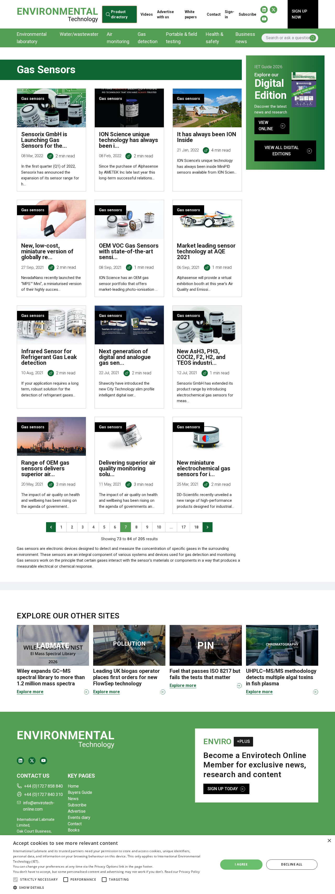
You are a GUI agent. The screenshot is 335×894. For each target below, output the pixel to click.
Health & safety (214, 37)
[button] (15, 879)
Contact (214, 14)
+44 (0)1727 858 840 (43, 786)
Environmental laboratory (32, 37)
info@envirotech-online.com (38, 806)
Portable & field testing (181, 37)
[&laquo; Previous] (51, 527)
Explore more (30, 691)
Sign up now (299, 14)
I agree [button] (241, 864)
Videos (147, 14)
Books (74, 830)
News (73, 798)
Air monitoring (118, 37)
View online (266, 125)
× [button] (329, 841)
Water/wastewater (79, 34)
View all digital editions (282, 150)
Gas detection (148, 37)
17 (183, 527)
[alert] (167, 864)
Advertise (77, 811)
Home (73, 786)
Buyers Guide (80, 792)
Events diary (79, 817)
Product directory (119, 14)
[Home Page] (57, 14)
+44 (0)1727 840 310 (43, 794)
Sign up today (223, 788)
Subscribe (247, 14)
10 (159, 527)
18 (196, 527)
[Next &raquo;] (208, 527)
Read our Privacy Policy (182, 871)
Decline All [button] (291, 864)
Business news (245, 37)
